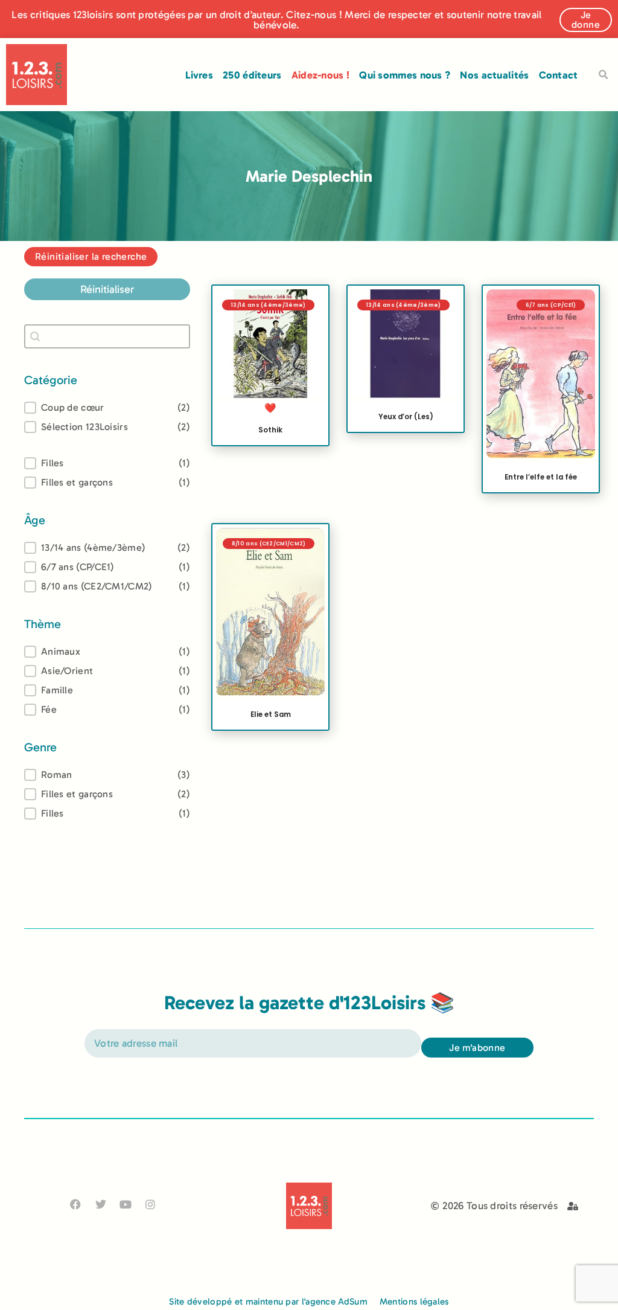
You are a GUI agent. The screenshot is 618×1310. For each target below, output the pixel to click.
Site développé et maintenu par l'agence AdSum (268, 1301)
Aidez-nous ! (320, 75)
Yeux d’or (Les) (405, 417)
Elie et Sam (270, 714)
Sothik (270, 430)
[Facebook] (75, 1204)
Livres (199, 75)
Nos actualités (494, 75)
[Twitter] (100, 1204)
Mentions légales (414, 1301)
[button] (603, 74)
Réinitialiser (107, 289)
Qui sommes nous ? (404, 75)
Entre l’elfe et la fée (541, 478)
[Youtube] (125, 1204)
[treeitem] (107, 548)
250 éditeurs (252, 75)
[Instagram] (150, 1204)
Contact (558, 75)
